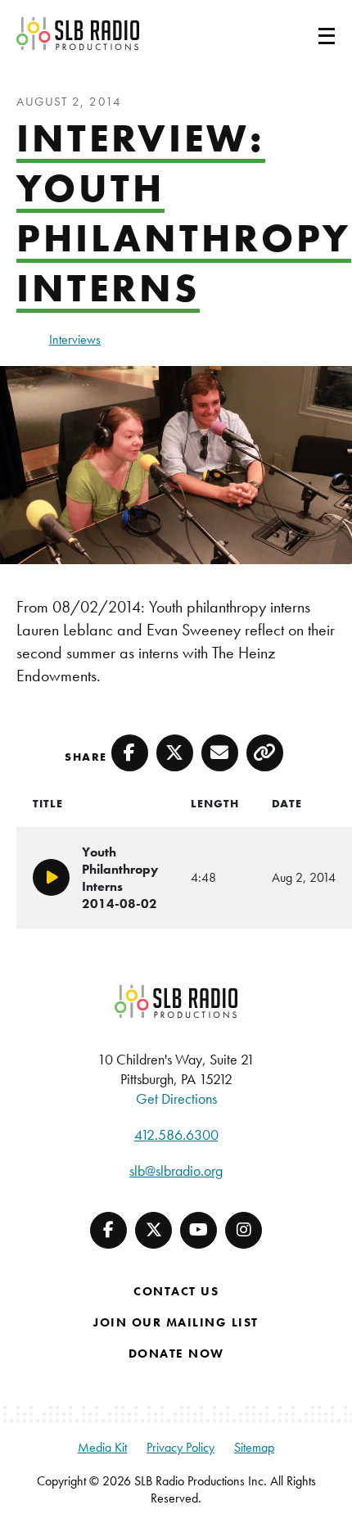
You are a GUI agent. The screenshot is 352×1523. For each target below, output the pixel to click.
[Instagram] (243, 1230)
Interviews (75, 339)
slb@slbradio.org (176, 1170)
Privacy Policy (180, 1447)
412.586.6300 (176, 1134)
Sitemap (254, 1447)
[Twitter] (153, 1230)
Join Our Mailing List (176, 1322)
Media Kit (102, 1447)
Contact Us (176, 1291)
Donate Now (176, 1353)
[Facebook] (108, 1230)
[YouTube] (198, 1230)
